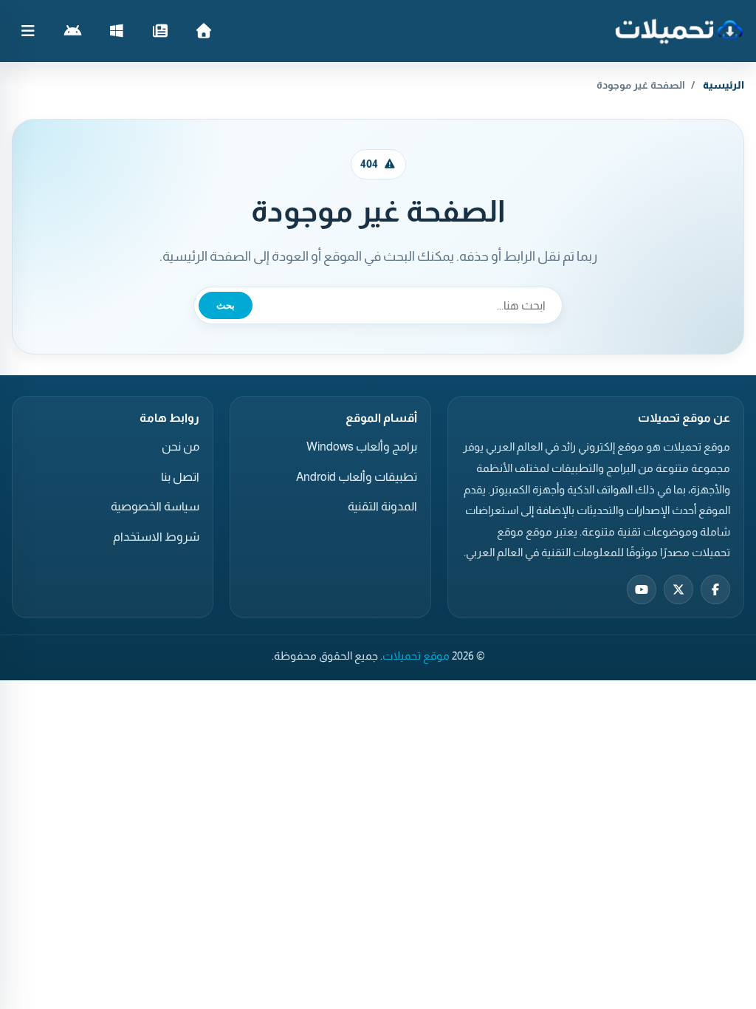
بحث (225, 305)
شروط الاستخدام (156, 536)
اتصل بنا (180, 477)
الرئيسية (723, 85)
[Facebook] (715, 589)
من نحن (180, 446)
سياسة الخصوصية (155, 506)
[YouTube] (641, 589)
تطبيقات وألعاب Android (356, 477)
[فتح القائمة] (28, 31)
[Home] (203, 31)
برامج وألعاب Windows (361, 446)
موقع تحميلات (416, 656)
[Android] (73, 31)
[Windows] (116, 31)
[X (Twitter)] (678, 589)
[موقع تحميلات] (679, 31)
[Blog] (160, 31)
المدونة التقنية (382, 506)
